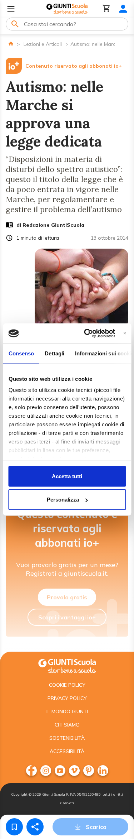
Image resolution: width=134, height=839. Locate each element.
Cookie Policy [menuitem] (67, 685)
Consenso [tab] (21, 353)
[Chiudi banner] (124, 333)
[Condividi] (35, 826)
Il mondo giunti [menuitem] (67, 711)
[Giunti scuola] (67, 665)
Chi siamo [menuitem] (67, 724)
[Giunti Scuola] (67, 9)
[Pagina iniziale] (11, 43)
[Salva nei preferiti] (14, 826)
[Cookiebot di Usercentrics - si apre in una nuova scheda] (86, 333)
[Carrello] (106, 9)
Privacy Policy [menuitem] (67, 698)
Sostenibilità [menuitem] (67, 738)
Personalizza (63, 500)
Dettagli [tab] (54, 353)
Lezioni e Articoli (43, 44)
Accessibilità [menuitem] (67, 751)
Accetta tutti (67, 476)
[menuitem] (31, 770)
